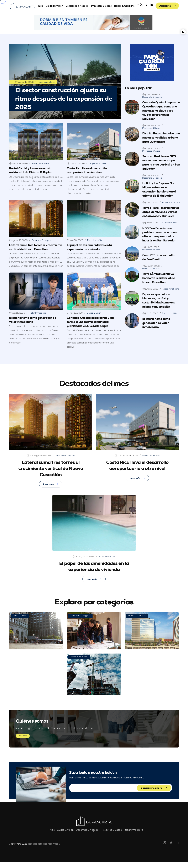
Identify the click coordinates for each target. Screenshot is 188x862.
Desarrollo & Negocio (77, 5)
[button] (93, 22)
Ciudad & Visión (54, 5)
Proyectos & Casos (101, 5)
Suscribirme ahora (152, 787)
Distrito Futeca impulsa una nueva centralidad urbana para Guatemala (161, 137)
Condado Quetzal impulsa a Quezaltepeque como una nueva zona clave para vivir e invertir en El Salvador (161, 110)
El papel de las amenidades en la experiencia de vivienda (89, 247)
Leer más (48, 484)
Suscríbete (165, 5)
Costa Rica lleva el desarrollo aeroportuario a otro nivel (137, 465)
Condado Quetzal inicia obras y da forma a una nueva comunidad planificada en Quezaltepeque (90, 322)
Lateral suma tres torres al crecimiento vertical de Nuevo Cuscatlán (35, 247)
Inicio (40, 5)
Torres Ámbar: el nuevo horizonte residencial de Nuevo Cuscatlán (158, 278)
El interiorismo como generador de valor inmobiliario (32, 320)
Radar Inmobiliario (124, 5)
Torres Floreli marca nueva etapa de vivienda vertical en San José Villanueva (160, 212)
